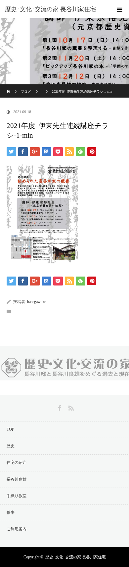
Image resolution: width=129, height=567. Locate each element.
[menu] (119, 9)
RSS (70, 407)
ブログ (26, 91)
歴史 (11, 446)
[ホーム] (9, 86)
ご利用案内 (16, 529)
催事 (11, 512)
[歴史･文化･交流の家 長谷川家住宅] (54, 9)
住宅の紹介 (16, 462)
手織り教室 (16, 496)
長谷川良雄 (16, 479)
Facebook (59, 407)
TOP (10, 429)
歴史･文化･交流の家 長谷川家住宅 (75, 557)
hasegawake (36, 301)
